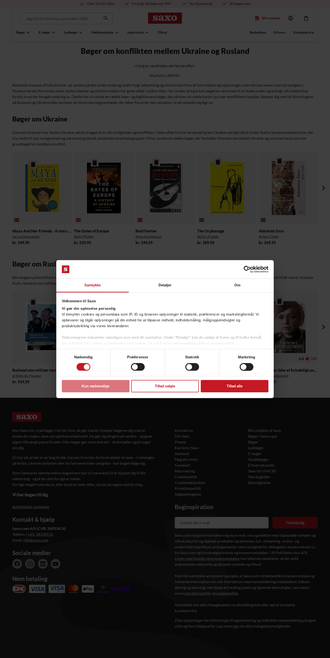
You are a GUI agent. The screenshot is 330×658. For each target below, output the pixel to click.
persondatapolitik (189, 343)
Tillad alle (235, 386)
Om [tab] (237, 285)
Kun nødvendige (95, 386)
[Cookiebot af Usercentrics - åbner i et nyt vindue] (247, 269)
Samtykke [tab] (92, 285)
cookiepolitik (222, 343)
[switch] (138, 367)
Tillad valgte (165, 386)
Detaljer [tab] (165, 285)
